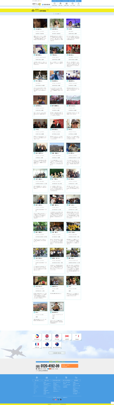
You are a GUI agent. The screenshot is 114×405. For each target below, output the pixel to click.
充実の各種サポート (56, 384)
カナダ (35, 384)
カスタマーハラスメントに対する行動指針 (76, 393)
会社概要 (74, 382)
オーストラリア (36, 385)
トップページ (49, 397)
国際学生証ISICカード (56, 391)
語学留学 (45, 382)
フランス (35, 390)
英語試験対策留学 (46, 390)
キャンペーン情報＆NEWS (66, 384)
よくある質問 (65, 385)
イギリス (35, 383)
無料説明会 (66, 0)
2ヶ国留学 (45, 391)
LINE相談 (77, 0)
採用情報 (74, 389)
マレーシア (35, 391)
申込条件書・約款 (75, 391)
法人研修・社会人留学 (46, 392)
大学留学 (45, 389)
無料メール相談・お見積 (66, 382)
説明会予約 (64, 383)
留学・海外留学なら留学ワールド (55, 404)
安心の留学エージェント (56, 385)
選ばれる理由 (54, 5)
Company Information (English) (76, 384)
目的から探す (66, 5)
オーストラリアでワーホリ (47, 385)
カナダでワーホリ (46, 386)
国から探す (60, 5)
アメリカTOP (57, 13)
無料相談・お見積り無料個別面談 (66, 365)
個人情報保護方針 (75, 390)
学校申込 (72, 0)
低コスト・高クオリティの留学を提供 (56, 383)
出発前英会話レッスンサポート (56, 389)
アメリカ (35, 382)
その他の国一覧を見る (57, 352)
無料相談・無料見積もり (57, 0)
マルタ (35, 389)
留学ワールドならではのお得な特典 (56, 387)
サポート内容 (72, 5)
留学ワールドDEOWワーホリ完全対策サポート (47, 384)
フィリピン (35, 388)
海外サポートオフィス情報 (76, 385)
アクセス (78, 5)
